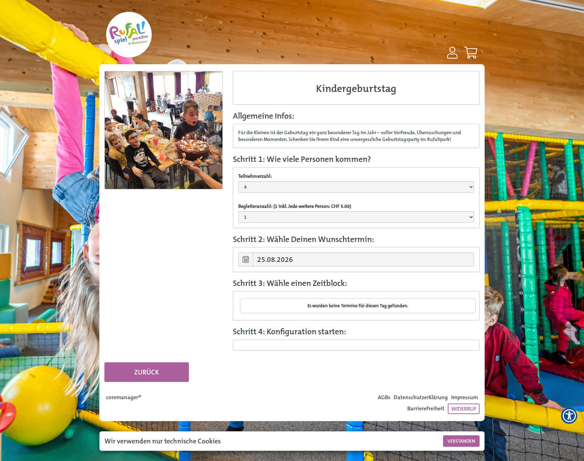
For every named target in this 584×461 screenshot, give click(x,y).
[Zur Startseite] (129, 37)
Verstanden (461, 441)
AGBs (384, 397)
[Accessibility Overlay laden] (569, 416)
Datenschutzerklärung (421, 397)
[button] (452, 52)
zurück (146, 372)
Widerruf (463, 408)
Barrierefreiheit (425, 408)
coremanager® (123, 397)
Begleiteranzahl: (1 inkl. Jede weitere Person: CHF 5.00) (294, 206)
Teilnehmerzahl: (255, 176)
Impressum (464, 397)
